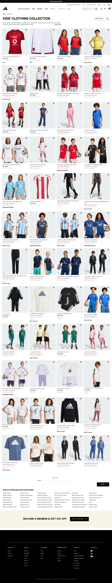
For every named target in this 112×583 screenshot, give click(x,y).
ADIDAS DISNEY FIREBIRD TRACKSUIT (92, 276)
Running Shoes (41, 493)
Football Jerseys (25, 507)
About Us (59, 550)
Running (26, 550)
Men (42, 550)
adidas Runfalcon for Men (44, 504)
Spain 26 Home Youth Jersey (64, 56)
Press (58, 558)
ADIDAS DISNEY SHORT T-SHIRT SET (38, 164)
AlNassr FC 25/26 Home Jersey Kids (93, 56)
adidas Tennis (58, 507)
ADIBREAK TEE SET (34, 93)
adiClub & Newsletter (79, 558)
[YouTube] (92, 556)
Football (26, 555)
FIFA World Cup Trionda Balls (80, 504)
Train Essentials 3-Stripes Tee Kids (93, 388)
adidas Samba (7, 493)
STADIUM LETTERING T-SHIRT (36, 463)
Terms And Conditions (66, 579)
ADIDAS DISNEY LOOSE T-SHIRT (37, 425)
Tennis (25, 563)
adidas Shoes (93, 493)
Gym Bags (57, 504)
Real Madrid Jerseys (26, 500)
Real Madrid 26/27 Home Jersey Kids (11, 164)
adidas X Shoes (24, 504)
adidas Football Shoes (26, 495)
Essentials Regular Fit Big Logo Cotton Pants (14, 276)
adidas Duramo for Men (44, 497)
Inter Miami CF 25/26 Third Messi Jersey (12, 201)
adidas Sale (75, 493)
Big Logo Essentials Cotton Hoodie (66, 425)
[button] (24, 9)
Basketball (26, 553)
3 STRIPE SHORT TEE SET (62, 352)
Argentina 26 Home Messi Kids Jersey (66, 239)
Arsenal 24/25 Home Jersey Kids (92, 93)
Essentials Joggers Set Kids (64, 313)
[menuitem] (24, 9)
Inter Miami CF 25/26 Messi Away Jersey (93, 164)
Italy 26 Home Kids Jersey (90, 314)
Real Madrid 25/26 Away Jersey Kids (38, 239)
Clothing (9, 14)
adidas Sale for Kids (77, 497)
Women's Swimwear (60, 502)
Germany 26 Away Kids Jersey (37, 276)
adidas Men (92, 500)
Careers (59, 553)
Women (42, 553)
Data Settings (39, 579)
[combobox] (90, 8)
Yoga (25, 558)
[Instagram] (91, 553)
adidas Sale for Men (77, 495)
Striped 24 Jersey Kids (35, 201)
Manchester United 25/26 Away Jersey (12, 388)
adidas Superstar (8, 502)
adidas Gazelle (7, 497)
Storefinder (76, 568)
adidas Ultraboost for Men (44, 500)
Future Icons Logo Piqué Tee (37, 313)
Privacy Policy (56, 579)
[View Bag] (109, 9)
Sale (42, 558)
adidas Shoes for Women (96, 495)
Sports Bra (58, 497)
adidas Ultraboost (42, 495)
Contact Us (76, 565)
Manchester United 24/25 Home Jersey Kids (68, 93)
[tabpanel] (56, 258)
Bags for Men (93, 504)
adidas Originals (7, 504)
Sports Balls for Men (60, 495)
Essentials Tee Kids (7, 424)
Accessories (10, 555)
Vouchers (76, 560)
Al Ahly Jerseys (24, 502)
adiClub (59, 560)
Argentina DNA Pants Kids (91, 463)
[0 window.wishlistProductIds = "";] (105, 8)
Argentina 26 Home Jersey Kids (10, 239)
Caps (90, 502)
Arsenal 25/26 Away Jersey (90, 239)
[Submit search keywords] (96, 9)
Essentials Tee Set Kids (90, 352)
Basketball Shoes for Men (62, 500)
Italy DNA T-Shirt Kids (89, 130)
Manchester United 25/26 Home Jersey (66, 164)
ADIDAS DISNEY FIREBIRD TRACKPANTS (66, 463)
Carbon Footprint (61, 555)
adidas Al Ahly (24, 493)
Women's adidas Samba (9, 507)
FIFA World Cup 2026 (78, 502)
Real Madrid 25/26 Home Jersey (10, 93)
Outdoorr (26, 560)
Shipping (76, 553)
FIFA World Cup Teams (78, 507)
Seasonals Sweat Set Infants (37, 388)
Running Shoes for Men (44, 502)
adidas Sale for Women (78, 500)
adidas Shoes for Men (95, 497)
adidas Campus (7, 495)
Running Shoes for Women (45, 507)
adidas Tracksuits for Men (62, 493)
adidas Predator (24, 497)
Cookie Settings (47, 579)
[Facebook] (91, 550)
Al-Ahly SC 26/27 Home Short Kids (38, 56)
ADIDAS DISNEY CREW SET (8, 352)
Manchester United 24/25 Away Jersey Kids (67, 276)
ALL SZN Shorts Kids (35, 352)
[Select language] (109, 5)
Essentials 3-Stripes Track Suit (92, 424)
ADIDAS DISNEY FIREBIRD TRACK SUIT (65, 130)
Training (26, 565)
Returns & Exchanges (79, 555)
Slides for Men (93, 507)
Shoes (9, 550)
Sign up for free (78, 519)
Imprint (74, 579)
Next (103, 484)
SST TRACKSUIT (6, 314)
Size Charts (76, 563)
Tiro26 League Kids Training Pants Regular (68, 201)
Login (104, 4)
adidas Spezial (7, 500)
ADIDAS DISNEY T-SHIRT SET (63, 388)
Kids (4, 14)
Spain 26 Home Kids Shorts (9, 130)
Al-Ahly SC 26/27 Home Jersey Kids (11, 56)
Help (75, 550)
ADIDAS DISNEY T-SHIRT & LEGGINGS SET (39, 130)
